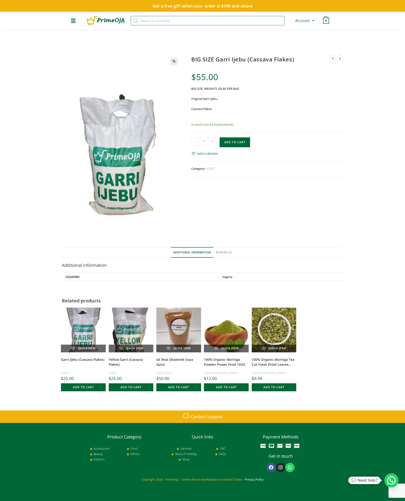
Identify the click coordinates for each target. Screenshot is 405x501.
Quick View (86, 348)
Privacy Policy (254, 479)
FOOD (210, 168)
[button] (204, 153)
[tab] (192, 252)
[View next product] (340, 58)
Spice (168, 373)
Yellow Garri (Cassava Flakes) (126, 362)
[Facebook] (271, 467)
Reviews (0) (224, 252)
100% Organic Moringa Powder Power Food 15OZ (224, 362)
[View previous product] (332, 58)
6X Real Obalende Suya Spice (174, 362)
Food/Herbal (220, 373)
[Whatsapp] (290, 467)
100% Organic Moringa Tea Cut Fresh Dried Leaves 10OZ (273, 362)
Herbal (233, 373)
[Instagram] (280, 467)
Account (302, 20)
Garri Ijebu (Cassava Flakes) (82, 359)
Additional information (192, 252)
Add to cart (234, 142)
